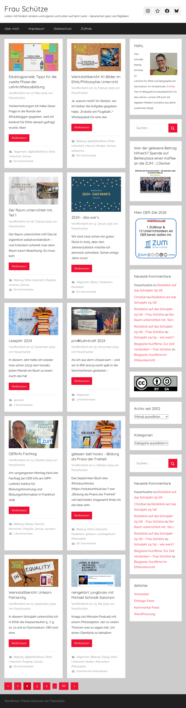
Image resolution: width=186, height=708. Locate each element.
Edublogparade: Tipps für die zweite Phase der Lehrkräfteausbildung (32, 81)
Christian (140, 297)
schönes (14, 285)
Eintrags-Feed (144, 601)
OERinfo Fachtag (23, 453)
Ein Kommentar (23, 161)
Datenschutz (63, 28)
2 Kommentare (23, 533)
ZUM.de (86, 28)
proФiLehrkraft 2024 (88, 340)
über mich (12, 28)
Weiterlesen (19, 138)
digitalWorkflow (37, 151)
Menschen (15, 529)
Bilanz (94, 282)
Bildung (81, 141)
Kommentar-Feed (146, 607)
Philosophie (78, 538)
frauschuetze (17, 97)
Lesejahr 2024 (20, 340)
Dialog (29, 524)
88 (64, 686)
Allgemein (20, 151)
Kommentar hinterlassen (92, 671)
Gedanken (105, 282)
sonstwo (50, 529)
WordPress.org (144, 614)
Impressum (37, 28)
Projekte (51, 280)
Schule (27, 156)
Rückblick (77, 287)
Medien (101, 146)
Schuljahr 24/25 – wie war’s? (154, 337)
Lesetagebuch (106, 534)
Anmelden (141, 594)
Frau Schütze (26, 8)
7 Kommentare (23, 405)
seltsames (77, 150)
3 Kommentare (85, 399)
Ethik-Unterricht (34, 280)
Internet (90, 146)
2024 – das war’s (85, 217)
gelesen (19, 400)
